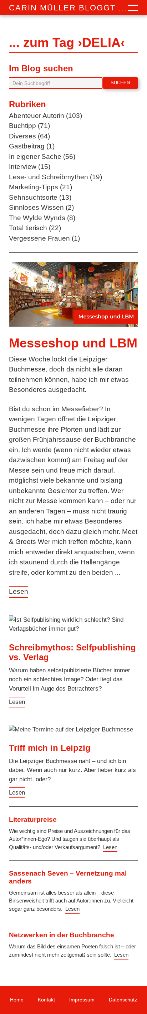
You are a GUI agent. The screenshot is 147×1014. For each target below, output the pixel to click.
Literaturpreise (33, 819)
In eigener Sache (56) (42, 156)
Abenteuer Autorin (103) (45, 115)
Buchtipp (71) (29, 125)
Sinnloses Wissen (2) (41, 207)
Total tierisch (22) (35, 228)
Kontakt (46, 1000)
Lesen (18, 591)
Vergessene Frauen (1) (44, 238)
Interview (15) (29, 166)
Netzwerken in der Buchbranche (61, 935)
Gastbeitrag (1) (32, 146)
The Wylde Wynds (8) (42, 218)
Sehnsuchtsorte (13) (40, 197)
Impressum (82, 1000)
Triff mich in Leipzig (50, 748)
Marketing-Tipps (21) (40, 187)
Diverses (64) (29, 136)
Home (17, 1000)
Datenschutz (123, 1000)
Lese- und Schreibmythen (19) (55, 177)
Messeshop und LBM (73, 343)
